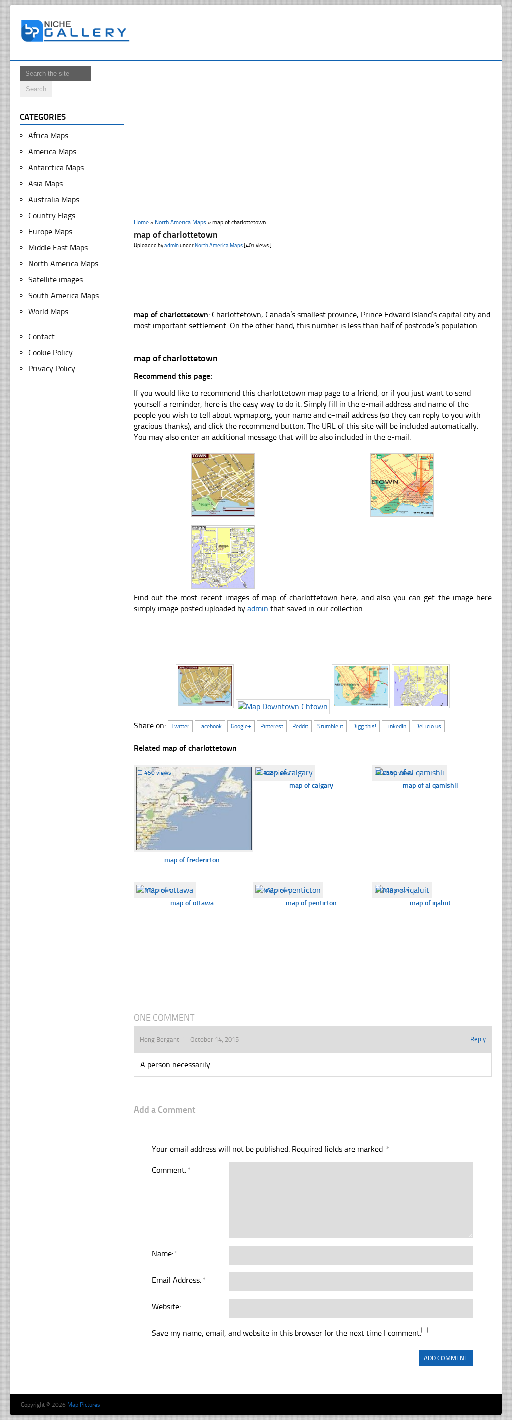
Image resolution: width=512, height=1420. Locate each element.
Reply (478, 1039)
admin (171, 245)
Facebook (210, 726)
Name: (164, 1253)
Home (141, 222)
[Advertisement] (318, 32)
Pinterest (272, 726)
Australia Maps (54, 199)
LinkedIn (396, 726)
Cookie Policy (50, 352)
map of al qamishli (430, 785)
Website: (166, 1306)
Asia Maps (45, 183)
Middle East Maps (58, 247)
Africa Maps (48, 135)
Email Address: (178, 1280)
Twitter (181, 726)
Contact (41, 336)
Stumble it (331, 726)
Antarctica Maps (56, 167)
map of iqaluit (430, 903)
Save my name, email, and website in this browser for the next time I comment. (287, 1333)
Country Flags (52, 215)
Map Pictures (84, 1404)
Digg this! (364, 726)
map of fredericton (192, 860)
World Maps (48, 311)
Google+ (241, 726)
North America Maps (180, 222)
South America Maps (63, 295)
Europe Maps (50, 231)
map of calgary (312, 785)
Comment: (171, 1170)
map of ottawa (192, 903)
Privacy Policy (52, 368)
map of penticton (311, 903)
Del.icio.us (429, 726)
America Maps (52, 151)
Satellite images (55, 279)
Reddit (300, 726)
